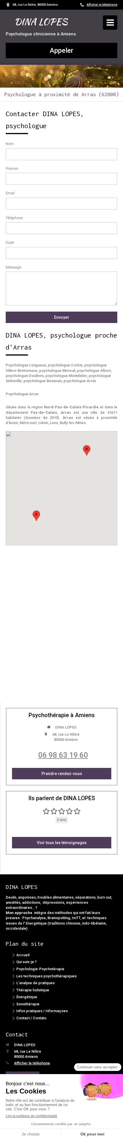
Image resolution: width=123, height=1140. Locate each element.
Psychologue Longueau (26, 365)
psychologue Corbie (65, 365)
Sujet (10, 242)
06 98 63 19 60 (63, 755)
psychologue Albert (94, 370)
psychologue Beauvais (42, 381)
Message (13, 267)
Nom (10, 144)
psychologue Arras (80, 381)
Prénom (12, 168)
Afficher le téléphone (102, 5)
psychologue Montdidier (66, 376)
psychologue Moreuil (57, 370)
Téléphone (14, 218)
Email (10, 193)
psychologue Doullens (25, 376)
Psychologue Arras (22, 394)
